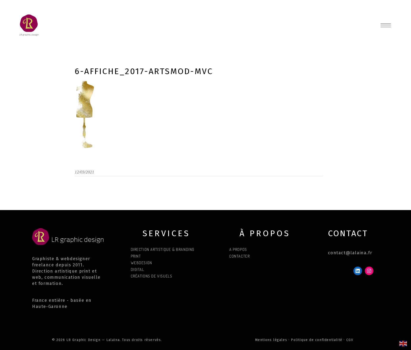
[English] (403, 343)
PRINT (136, 256)
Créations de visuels (151, 276)
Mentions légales (271, 340)
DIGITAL (137, 269)
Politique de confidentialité (316, 340)
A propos (238, 249)
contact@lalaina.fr (350, 252)
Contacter (239, 256)
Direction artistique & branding (163, 249)
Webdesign (141, 262)
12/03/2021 (84, 172)
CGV (349, 340)
